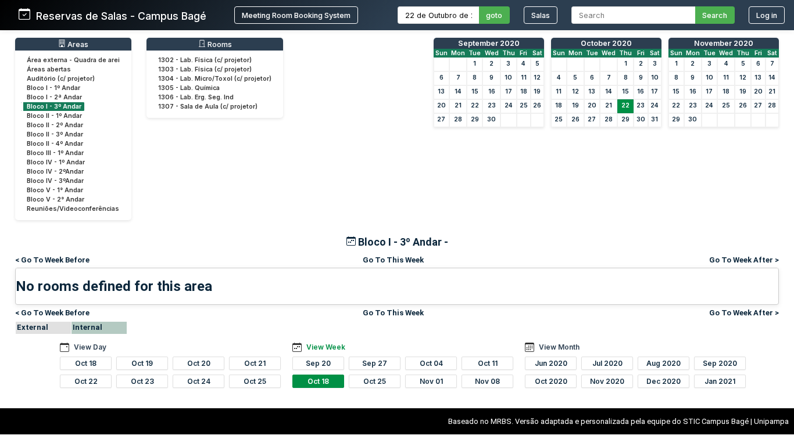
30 (491, 119)
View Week (325, 347)
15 (474, 91)
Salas (540, 15)
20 (441, 105)
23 (492, 105)
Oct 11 (488, 363)
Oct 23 (142, 381)
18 (523, 91)
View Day (90, 347)
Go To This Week (393, 260)
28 (458, 119)
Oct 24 (198, 381)
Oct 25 (255, 381)
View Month (559, 347)
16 (491, 91)
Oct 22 (86, 381)
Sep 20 (318, 363)
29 (475, 119)
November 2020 (723, 43)
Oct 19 (142, 363)
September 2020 (489, 43)
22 (475, 105)
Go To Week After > (744, 260)
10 (508, 77)
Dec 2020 (663, 381)
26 (537, 105)
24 (509, 105)
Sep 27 (374, 363)
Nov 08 (487, 381)
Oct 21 (255, 363)
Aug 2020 (663, 363)
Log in (766, 15)
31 (654, 119)
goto (494, 15)
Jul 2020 (607, 363)
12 (537, 77)
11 (524, 77)
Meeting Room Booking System (296, 15)
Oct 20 (198, 363)
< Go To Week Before (52, 260)
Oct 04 (431, 363)
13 (441, 91)
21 (458, 105)
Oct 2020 (551, 381)
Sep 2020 (720, 363)
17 (508, 91)
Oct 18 (85, 363)
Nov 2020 (607, 381)
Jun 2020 (551, 363)
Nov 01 (431, 381)
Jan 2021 (719, 381)
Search (714, 15)
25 (524, 105)
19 (537, 91)
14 (458, 91)
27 (441, 119)
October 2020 (606, 43)
